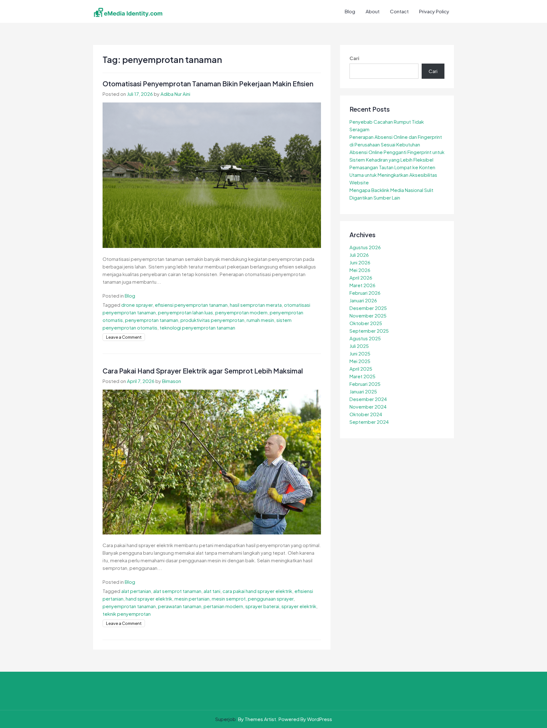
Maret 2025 (362, 376)
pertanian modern (223, 606)
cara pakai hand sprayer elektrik (257, 591)
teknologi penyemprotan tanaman (197, 327)
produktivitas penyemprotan (212, 320)
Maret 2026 (362, 285)
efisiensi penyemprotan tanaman (191, 305)
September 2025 (369, 331)
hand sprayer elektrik (149, 598)
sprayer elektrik (298, 606)
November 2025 (368, 315)
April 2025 (360, 369)
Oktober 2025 (365, 323)
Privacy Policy (434, 11)
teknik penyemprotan (127, 614)
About (373, 11)
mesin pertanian (192, 598)
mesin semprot (229, 598)
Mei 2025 (359, 361)
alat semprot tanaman (177, 591)
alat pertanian (136, 591)
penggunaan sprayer (270, 598)
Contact (399, 11)
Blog (350, 11)
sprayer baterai (262, 606)
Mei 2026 (359, 270)
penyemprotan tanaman (151, 320)
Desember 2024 (368, 399)
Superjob (225, 719)
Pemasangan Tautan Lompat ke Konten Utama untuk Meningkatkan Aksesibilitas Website (393, 174)
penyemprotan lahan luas (185, 312)
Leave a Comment (123, 337)
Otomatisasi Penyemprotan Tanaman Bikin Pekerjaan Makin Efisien (208, 83)
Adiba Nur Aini (175, 94)
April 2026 (360, 278)
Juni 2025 (359, 353)
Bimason (171, 381)
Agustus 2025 (365, 338)
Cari (354, 58)
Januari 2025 (363, 391)
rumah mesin (260, 320)
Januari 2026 (363, 300)
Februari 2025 (364, 384)
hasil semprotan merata (256, 305)
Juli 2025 (359, 346)
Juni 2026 (359, 262)
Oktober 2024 (365, 414)
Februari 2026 (364, 293)
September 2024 (369, 422)
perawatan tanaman (179, 606)
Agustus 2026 (365, 247)
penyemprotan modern (241, 312)
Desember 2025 (368, 308)
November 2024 (368, 407)
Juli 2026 (359, 255)
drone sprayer (137, 305)
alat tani (212, 591)
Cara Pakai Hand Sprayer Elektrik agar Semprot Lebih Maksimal (203, 371)
